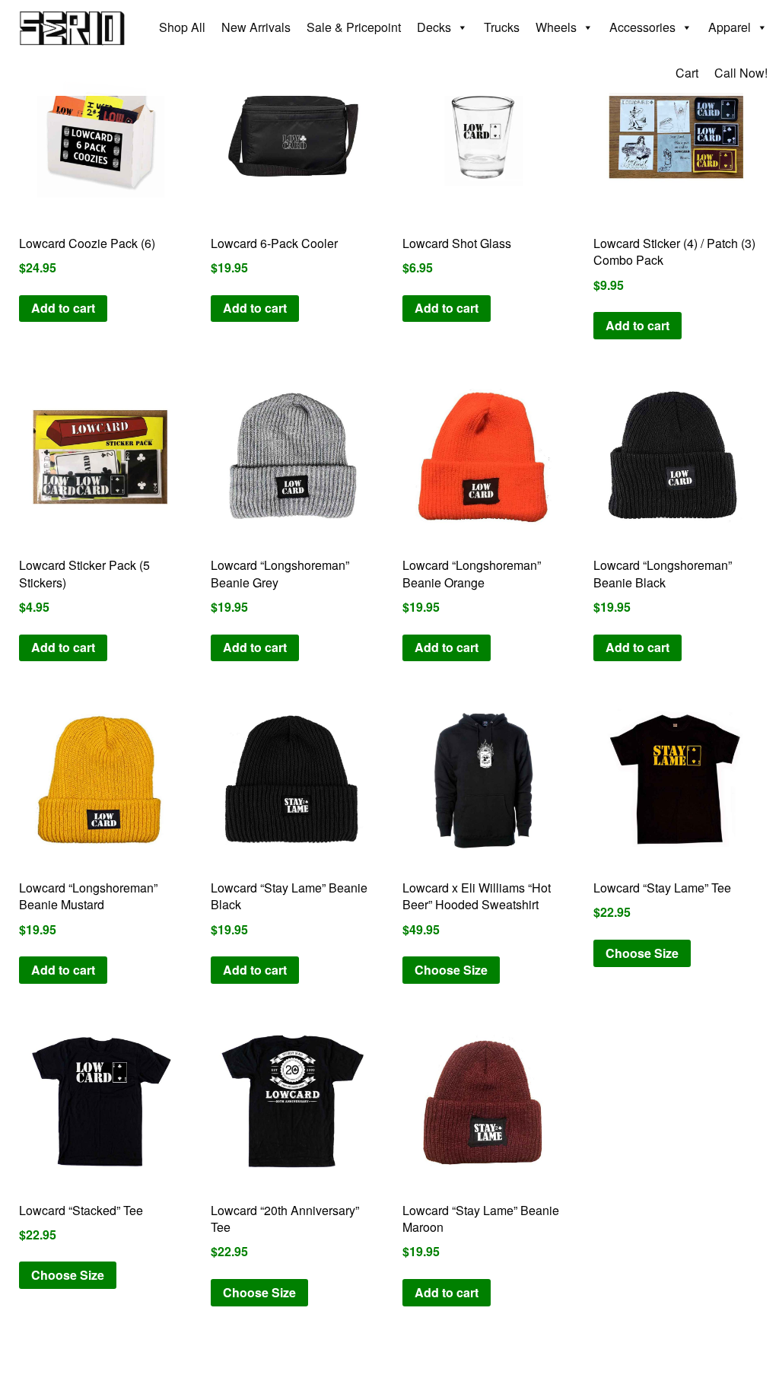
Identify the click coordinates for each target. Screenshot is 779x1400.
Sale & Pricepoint (354, 27)
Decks (434, 27)
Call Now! (741, 72)
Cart (687, 72)
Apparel (729, 27)
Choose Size (451, 969)
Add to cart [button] (63, 308)
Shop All (182, 27)
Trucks (502, 27)
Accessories (642, 27)
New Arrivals (256, 27)
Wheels (556, 27)
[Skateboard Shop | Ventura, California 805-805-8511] (72, 21)
